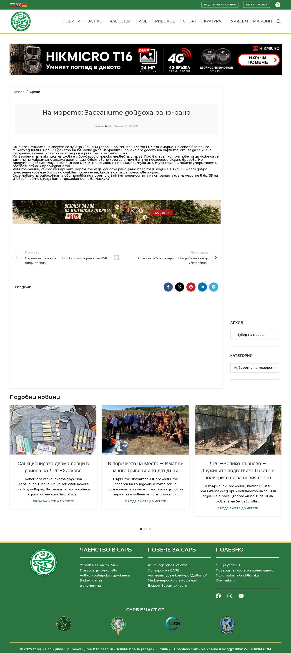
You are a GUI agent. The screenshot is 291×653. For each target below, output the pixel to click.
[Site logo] (20, 21)
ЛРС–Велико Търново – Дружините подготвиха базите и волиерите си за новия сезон (237, 470)
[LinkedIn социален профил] (202, 287)
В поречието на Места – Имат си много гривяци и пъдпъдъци (145, 467)
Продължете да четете (53, 501)
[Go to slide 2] (145, 529)
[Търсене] (278, 21)
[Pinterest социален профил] (191, 287)
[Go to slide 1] (141, 529)
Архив (34, 92)
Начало (19, 92)
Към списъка (116, 257)
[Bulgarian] (13, 4)
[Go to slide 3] (150, 529)
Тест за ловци (256, 4)
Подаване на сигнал (220, 4)
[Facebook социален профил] (168, 287)
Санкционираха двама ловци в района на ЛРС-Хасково (53, 467)
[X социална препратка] (179, 287)
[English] (19, 4)
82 (109, 126)
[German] (25, 4)
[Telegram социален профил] (213, 287)
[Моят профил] (277, 4)
